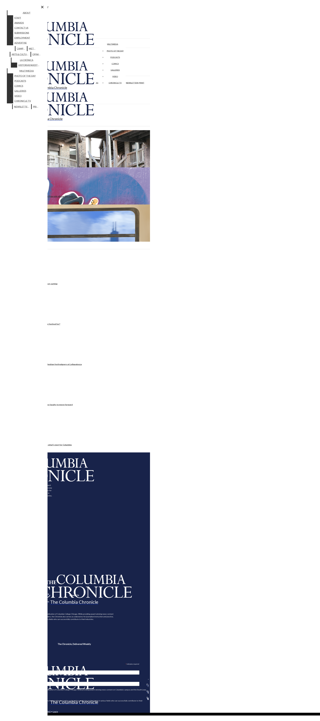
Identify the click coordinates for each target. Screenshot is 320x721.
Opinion (37, 54)
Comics (115, 64)
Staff (17, 17)
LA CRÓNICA (26, 60)
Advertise (20, 42)
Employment (22, 37)
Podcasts (115, 57)
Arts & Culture (21, 54)
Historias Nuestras (30, 65)
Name (7, 680)
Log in (55, 711)
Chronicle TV (115, 83)
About (26, 12)
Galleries (115, 70)
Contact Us (21, 27)
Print (141, 83)
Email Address (10, 669)
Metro (33, 48)
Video (115, 76)
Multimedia (112, 44)
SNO (48, 711)
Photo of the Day (115, 51)
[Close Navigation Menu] (42, 7)
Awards (19, 22)
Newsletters (132, 83)
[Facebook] (147, 679)
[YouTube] (147, 698)
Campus (21, 48)
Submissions (21, 32)
